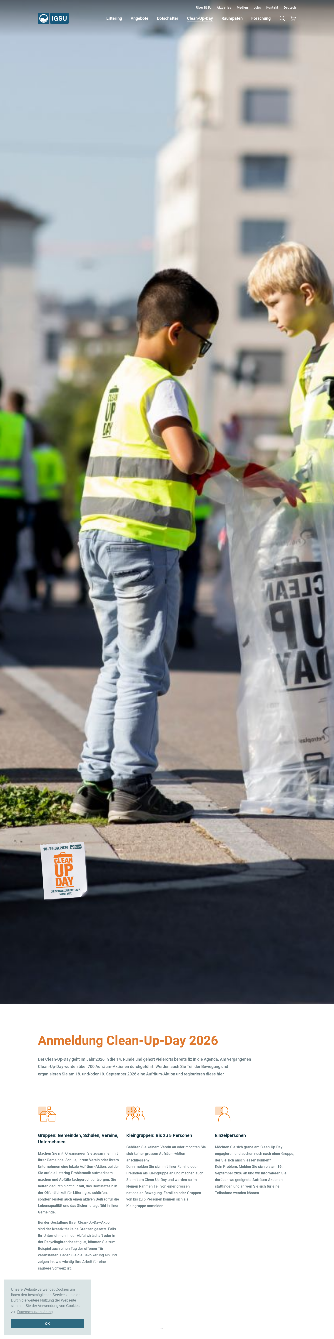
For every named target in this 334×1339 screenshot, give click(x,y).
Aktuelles (224, 7)
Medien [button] (242, 7)
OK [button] (47, 1323)
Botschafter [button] (167, 18)
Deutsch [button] (290, 7)
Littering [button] (114, 18)
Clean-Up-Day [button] (200, 18)
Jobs (257, 7)
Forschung (261, 18)
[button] (282, 18)
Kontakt (272, 7)
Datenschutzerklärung (35, 1312)
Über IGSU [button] (203, 7)
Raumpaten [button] (232, 18)
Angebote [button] (139, 18)
